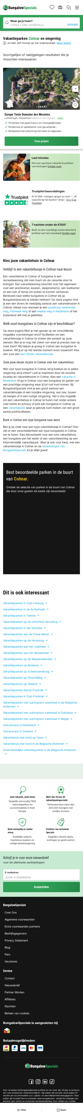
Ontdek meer (55, 166)
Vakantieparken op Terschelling (23, 677)
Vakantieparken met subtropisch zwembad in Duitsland (38, 712)
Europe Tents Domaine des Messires (27, 114)
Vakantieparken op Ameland (21, 665)
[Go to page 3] (40, 106)
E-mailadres (12, 872)
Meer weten (64, 43)
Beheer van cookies (17, 1013)
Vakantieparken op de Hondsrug (23, 640)
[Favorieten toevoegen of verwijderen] (75, 105)
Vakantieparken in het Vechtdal (22, 628)
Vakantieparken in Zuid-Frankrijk (23, 696)
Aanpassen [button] (72, 24)
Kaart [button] (63, 1110)
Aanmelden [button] (41, 887)
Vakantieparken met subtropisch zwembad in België (36, 718)
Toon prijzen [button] (41, 141)
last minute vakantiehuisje (36, 354)
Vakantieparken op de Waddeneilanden (28, 659)
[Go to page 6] (46, 106)
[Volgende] (75, 89)
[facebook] (31, 1081)
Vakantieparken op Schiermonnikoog (26, 671)
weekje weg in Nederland (53, 311)
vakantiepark (16, 407)
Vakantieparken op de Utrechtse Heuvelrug (30, 621)
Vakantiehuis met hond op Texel (23, 737)
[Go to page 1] (36, 106)
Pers (7, 954)
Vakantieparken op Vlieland (20, 684)
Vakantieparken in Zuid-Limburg (23, 603)
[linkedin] (45, 1081)
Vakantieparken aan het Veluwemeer (26, 652)
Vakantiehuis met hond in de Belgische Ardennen (33, 743)
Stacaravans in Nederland (19, 725)
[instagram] (38, 1081)
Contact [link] (10, 978)
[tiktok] (52, 1081)
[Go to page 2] (38, 106)
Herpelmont (25, 118)
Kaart (60, 118)
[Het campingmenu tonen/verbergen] (77, 7)
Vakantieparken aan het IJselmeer (24, 646)
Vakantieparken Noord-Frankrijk (23, 690)
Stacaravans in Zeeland (18, 731)
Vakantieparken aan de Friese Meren (26, 634)
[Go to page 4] (42, 106)
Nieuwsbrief (12, 985)
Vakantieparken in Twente (19, 615)
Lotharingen (11, 118)
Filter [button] (23, 1110)
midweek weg (19, 311)
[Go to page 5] (44, 106)
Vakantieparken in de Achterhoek (24, 609)
